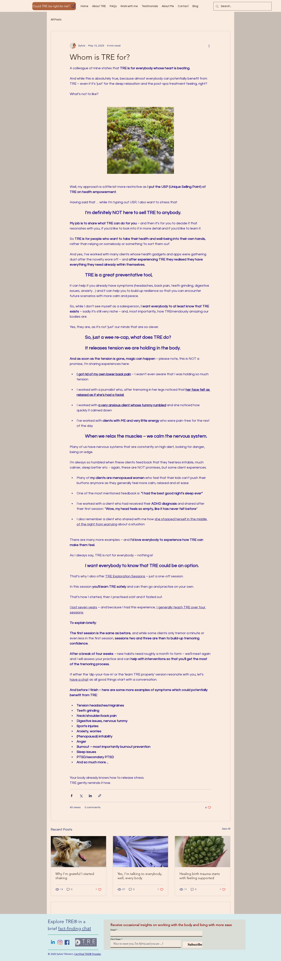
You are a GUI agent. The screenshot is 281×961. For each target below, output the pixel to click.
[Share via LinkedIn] (90, 795)
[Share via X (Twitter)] (81, 795)
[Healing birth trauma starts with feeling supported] (202, 851)
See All (226, 829)
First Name (115, 939)
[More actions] (209, 45)
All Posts (56, 19)
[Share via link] (100, 795)
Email (113, 929)
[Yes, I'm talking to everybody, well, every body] (140, 851)
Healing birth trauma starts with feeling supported (199, 876)
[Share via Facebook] (71, 795)
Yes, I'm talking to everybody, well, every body (140, 876)
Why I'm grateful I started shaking (74, 876)
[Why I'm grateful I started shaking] (78, 851)
